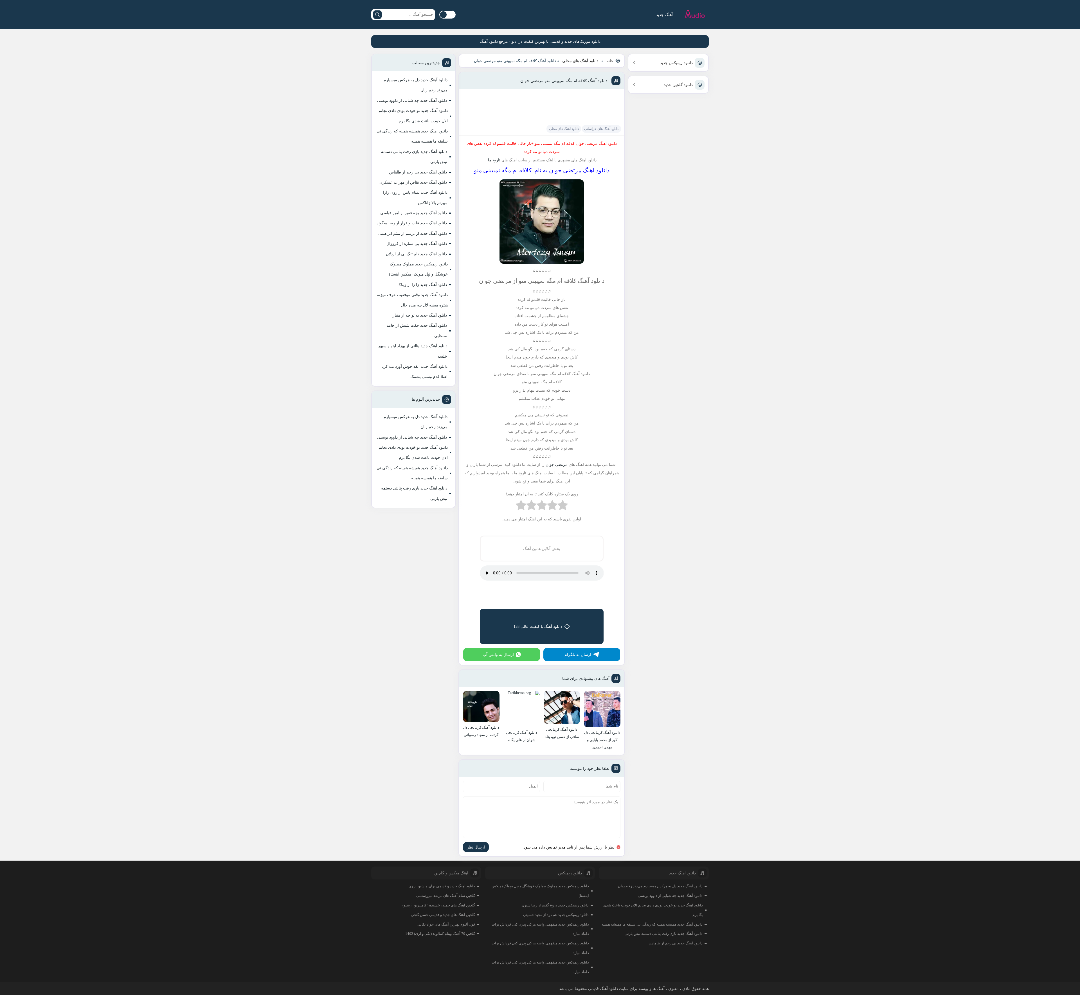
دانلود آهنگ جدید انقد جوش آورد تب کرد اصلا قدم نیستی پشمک (414, 371)
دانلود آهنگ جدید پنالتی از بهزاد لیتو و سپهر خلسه (412, 351)
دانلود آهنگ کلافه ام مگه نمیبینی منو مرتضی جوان (564, 80)
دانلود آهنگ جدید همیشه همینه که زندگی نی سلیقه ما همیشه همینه (412, 136)
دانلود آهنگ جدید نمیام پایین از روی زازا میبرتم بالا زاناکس (415, 197)
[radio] (562, 506)
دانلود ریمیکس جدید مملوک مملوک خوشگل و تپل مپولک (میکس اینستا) (418, 269)
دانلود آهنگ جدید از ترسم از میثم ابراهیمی (412, 233)
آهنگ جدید (664, 15)
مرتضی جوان (557, 464)
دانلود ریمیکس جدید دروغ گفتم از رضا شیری (555, 905)
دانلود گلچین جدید (678, 85)
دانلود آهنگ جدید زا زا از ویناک (422, 285)
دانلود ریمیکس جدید (676, 63)
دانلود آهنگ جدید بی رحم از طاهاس (418, 172)
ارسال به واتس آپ (498, 655)
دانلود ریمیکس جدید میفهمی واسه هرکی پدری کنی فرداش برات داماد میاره (540, 929)
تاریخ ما (493, 160)
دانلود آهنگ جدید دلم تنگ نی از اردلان (416, 254)
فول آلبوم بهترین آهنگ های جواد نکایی (446, 924)
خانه (609, 61)
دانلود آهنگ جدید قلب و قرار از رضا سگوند (412, 223)
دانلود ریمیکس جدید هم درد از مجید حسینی (556, 915)
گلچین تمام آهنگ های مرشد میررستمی (445, 896)
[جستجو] (377, 14)
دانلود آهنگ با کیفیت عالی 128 (538, 626)
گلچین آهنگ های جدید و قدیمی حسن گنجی (443, 915)
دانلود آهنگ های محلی (580, 61)
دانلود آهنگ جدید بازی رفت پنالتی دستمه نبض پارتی (414, 157)
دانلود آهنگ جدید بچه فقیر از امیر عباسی (413, 213)
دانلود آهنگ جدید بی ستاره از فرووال (416, 244)
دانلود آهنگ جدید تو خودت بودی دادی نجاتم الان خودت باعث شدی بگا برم (413, 116)
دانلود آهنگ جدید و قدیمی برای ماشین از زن (441, 886)
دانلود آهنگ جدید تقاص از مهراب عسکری (413, 182)
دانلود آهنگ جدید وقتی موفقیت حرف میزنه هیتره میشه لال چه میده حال (412, 300)
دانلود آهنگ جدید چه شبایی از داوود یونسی (412, 100)
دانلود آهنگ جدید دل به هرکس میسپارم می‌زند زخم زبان (415, 85)
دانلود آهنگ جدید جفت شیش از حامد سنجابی (417, 330)
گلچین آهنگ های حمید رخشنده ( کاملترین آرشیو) (438, 905)
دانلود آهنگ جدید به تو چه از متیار (420, 315)
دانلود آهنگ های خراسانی (601, 129)
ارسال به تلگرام (577, 655)
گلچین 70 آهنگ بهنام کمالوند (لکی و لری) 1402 (440, 933)
